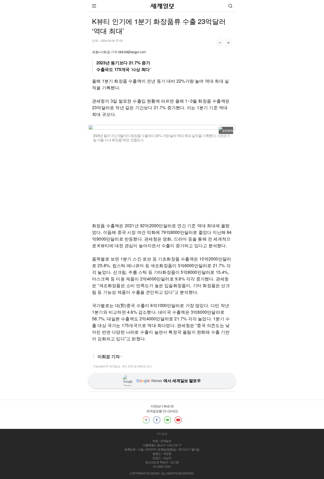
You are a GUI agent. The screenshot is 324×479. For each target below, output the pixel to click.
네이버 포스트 (167, 419)
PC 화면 (162, 434)
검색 (230, 6)
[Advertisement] (162, 182)
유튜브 (178, 419)
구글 (146, 419)
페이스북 (156, 419)
